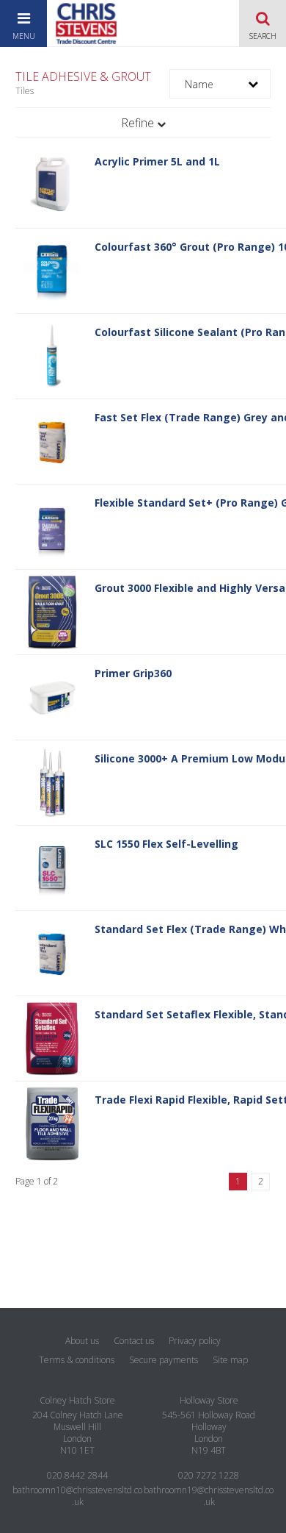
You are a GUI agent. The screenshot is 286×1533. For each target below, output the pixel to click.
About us (82, 1340)
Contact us (134, 1340)
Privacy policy (195, 1340)
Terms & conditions (76, 1360)
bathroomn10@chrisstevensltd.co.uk (77, 1496)
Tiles (24, 91)
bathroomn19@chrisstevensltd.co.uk (209, 1496)
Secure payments (163, 1360)
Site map (230, 1360)
